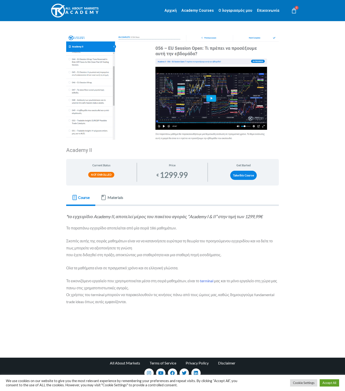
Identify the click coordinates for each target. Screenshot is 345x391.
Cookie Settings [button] (303, 383)
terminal (206, 281)
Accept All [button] (329, 383)
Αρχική (171, 10)
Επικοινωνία (268, 10)
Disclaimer (226, 363)
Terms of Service (163, 363)
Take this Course (243, 175)
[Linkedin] (196, 373)
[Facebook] (172, 373)
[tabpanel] (172, 262)
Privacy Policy (197, 363)
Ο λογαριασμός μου (235, 10)
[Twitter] (184, 373)
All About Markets (125, 363)
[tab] (81, 197)
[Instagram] (149, 373)
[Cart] (294, 10)
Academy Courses (197, 10)
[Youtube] (160, 373)
